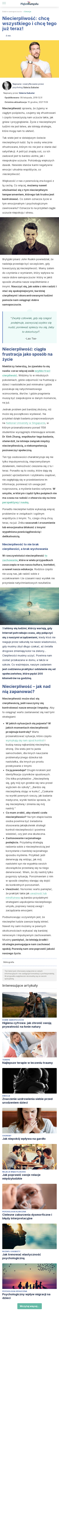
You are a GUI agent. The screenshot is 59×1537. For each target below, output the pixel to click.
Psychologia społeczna (14, 1291)
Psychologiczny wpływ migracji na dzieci (26, 1296)
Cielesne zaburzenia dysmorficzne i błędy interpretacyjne (27, 1216)
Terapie (6, 1060)
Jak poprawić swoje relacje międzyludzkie (21, 1176)
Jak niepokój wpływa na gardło (24, 1138)
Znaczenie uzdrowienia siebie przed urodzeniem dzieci (27, 1100)
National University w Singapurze (25, 423)
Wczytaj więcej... (29, 1306)
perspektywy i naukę (15, 502)
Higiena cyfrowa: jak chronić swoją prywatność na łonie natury (26, 1024)
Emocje (27, 11)
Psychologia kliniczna (14, 1212)
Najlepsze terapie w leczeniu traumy (27, 1062)
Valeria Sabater (31, 87)
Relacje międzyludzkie (14, 1172)
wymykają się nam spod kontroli (25, 740)
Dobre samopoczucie (12, 11)
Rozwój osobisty (11, 1251)
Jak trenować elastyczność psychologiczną (21, 1256)
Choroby (6, 1136)
